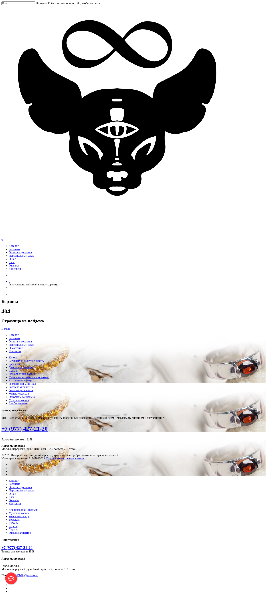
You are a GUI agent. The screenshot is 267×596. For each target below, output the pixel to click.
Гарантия (14, 249)
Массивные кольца (20, 380)
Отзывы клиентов (20, 532)
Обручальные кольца (22, 396)
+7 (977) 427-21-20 (24, 428)
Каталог (14, 245)
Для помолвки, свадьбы (23, 509)
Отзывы (14, 265)
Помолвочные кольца (22, 373)
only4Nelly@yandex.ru (24, 575)
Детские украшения (21, 367)
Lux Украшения (18, 403)
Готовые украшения (21, 387)
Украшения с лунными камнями (29, 377)
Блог (12, 262)
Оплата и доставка (20, 252)
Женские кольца (19, 393)
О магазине (16, 348)
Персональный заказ (21, 255)
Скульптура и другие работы (26, 360)
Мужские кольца (19, 400)
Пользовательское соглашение (65, 458)
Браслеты (14, 364)
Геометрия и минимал (22, 383)
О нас (12, 258)
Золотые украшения (21, 390)
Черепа (13, 526)
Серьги (13, 370)
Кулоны (13, 357)
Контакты (15, 268)
